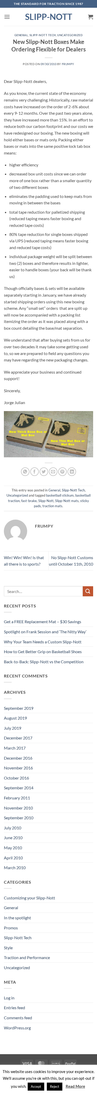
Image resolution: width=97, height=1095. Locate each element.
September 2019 (18, 708)
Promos (11, 927)
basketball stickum (60, 495)
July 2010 (12, 827)
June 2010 (13, 837)
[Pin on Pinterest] (62, 471)
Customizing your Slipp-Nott (29, 897)
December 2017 (18, 737)
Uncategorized (70, 35)
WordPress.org (17, 1027)
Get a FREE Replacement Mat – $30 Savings (42, 621)
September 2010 (18, 817)
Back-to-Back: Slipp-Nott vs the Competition (44, 661)
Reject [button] (54, 1086)
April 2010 (13, 857)
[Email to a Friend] (53, 471)
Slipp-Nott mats (67, 501)
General (21, 35)
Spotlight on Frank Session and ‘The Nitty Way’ (45, 631)
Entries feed (14, 1007)
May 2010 (13, 847)
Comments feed (18, 1017)
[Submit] (88, 591)
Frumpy (68, 64)
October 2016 (16, 777)
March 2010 (15, 867)
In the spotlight (17, 917)
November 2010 (18, 807)
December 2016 (18, 757)
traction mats (52, 506)
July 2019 (12, 728)
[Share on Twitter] (44, 471)
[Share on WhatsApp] (25, 471)
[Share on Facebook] (34, 471)
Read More (75, 1086)
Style (8, 947)
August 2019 (15, 717)
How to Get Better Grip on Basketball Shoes (43, 651)
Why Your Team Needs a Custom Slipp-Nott (42, 641)
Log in (9, 997)
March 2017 (15, 747)
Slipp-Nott (48, 17)
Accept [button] (36, 1086)
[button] (7, 16)
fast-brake (29, 501)
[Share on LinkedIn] (72, 471)
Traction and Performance (27, 957)
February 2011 (17, 797)
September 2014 (18, 787)
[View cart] (90, 16)
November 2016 (18, 767)
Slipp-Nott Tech (42, 35)
